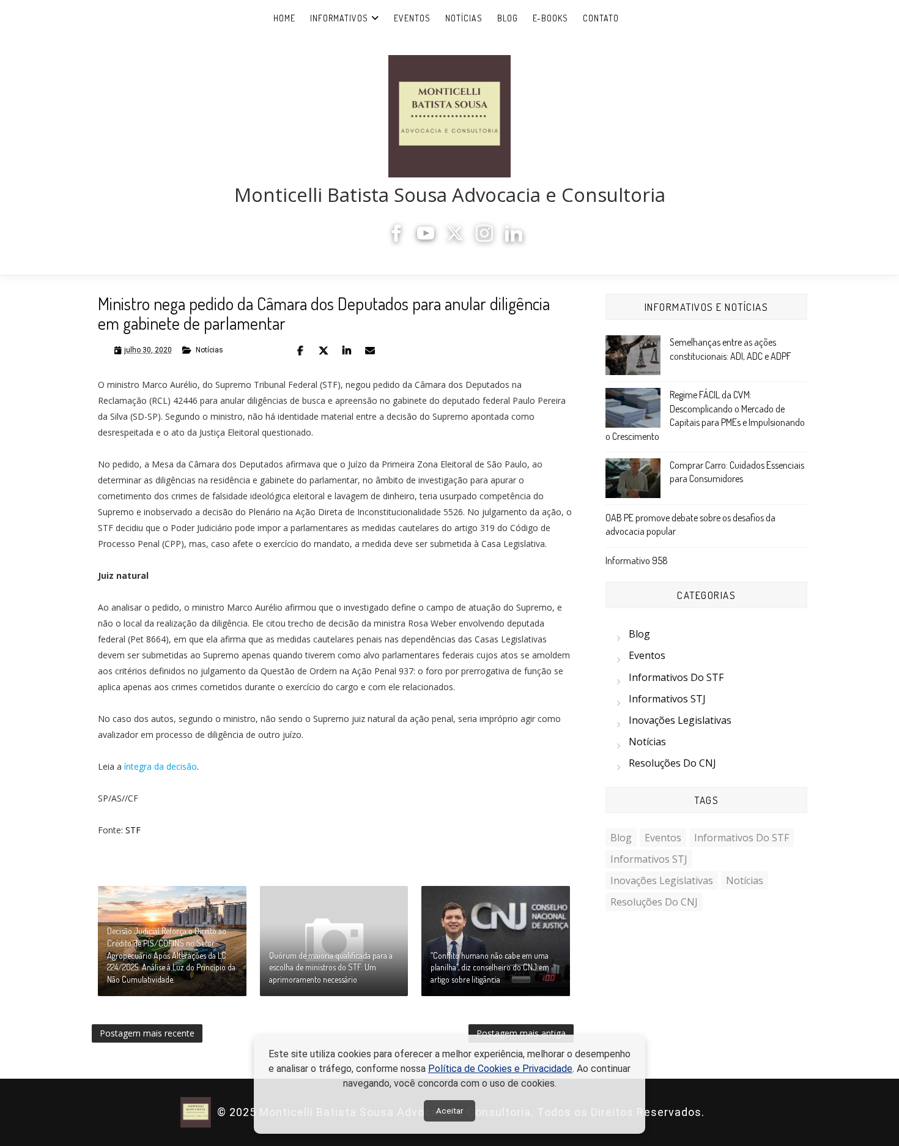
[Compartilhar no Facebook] (300, 350)
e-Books (550, 18)
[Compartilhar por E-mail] (370, 350)
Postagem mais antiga (521, 1033)
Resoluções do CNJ (672, 763)
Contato (601, 18)
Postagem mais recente (147, 1033)
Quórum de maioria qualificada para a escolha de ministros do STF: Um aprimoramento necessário (331, 967)
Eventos (412, 18)
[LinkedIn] (513, 238)
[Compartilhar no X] (323, 350)
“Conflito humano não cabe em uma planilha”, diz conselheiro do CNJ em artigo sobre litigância (490, 967)
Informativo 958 (636, 560)
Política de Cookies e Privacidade (500, 1068)
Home (284, 18)
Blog (507, 18)
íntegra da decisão (160, 766)
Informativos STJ (667, 698)
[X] (455, 238)
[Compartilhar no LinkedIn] (346, 350)
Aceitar (449, 1110)
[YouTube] (425, 238)
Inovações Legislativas (680, 720)
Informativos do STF (676, 677)
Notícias (464, 18)
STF (133, 830)
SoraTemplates (712, 1112)
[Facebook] (396, 238)
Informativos (339, 18)
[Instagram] (484, 238)
